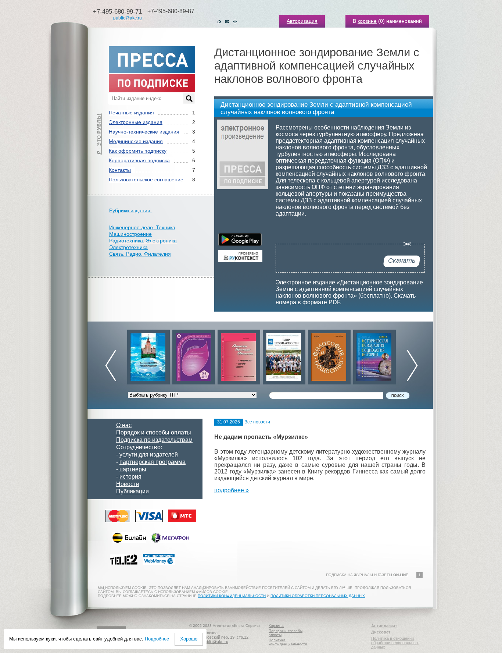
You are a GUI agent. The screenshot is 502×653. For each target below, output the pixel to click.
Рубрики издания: (130, 210)
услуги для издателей (148, 454)
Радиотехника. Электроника (143, 241)
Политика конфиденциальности (288, 642)
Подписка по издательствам (154, 440)
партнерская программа (152, 462)
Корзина (276, 626)
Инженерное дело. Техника (142, 227)
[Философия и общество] (284, 355)
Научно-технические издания (144, 132)
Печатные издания (131, 113)
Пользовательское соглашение (146, 179)
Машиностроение (130, 234)
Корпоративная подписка (139, 160)
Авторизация (302, 21)
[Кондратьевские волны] (374, 355)
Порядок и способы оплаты (153, 432)
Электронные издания (135, 122)
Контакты (120, 170)
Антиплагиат (384, 626)
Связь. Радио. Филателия (140, 254)
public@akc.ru (127, 18)
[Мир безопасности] (239, 355)
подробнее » (231, 490)
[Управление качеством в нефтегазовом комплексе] (148, 355)
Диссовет (380, 632)
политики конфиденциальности (232, 596)
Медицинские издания (136, 141)
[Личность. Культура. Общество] (193, 355)
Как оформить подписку (137, 151)
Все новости (257, 422)
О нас (124, 425)
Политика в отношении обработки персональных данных (395, 642)
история (130, 476)
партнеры (132, 469)
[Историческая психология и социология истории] (329, 355)
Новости (127, 484)
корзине (367, 21)
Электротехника (128, 247)
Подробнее (157, 639)
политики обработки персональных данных (317, 596)
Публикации (132, 491)
